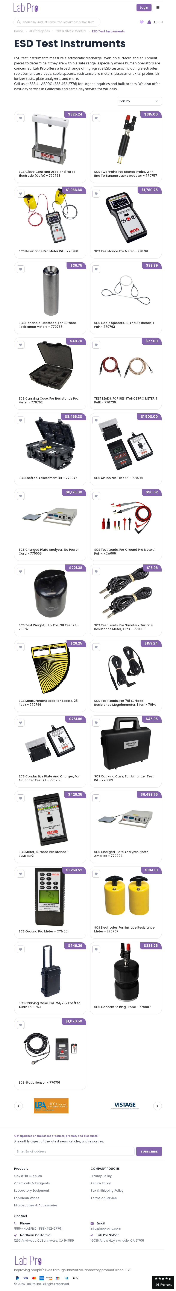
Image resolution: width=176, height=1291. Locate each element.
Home (18, 31)
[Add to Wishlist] (20, 118)
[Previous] (18, 1106)
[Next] (157, 1106)
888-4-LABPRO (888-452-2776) (38, 1228)
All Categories (39, 31)
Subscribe (149, 1152)
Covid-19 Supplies (28, 1176)
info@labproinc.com (106, 1228)
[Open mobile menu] (158, 7)
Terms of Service (104, 1198)
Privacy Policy (101, 1176)
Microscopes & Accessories (36, 1205)
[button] (163, 1282)
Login (144, 7)
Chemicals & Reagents (32, 1183)
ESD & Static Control (71, 31)
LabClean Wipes (26, 1198)
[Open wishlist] (142, 22)
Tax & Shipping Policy (107, 1190)
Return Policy (101, 1183)
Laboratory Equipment (31, 1190)
